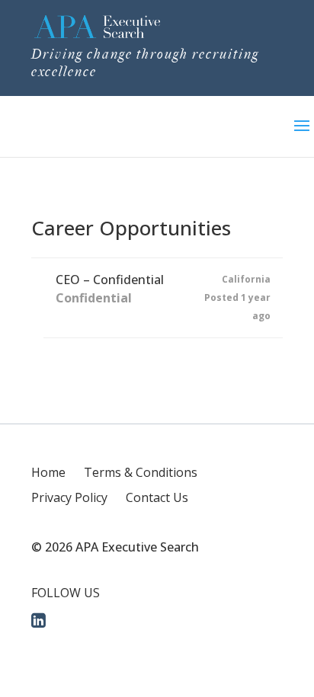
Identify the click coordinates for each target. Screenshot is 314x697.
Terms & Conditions (140, 472)
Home (48, 472)
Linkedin (39, 619)
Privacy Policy (69, 497)
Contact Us (157, 497)
